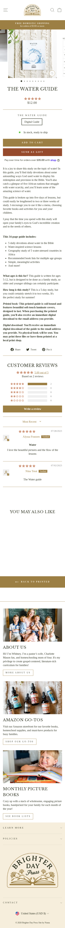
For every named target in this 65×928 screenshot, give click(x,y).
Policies (10, 838)
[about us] (32, 625)
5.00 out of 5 (41, 372)
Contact (10, 902)
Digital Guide (31, 121)
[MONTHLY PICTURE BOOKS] (32, 766)
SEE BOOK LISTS (18, 816)
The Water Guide (32, 115)
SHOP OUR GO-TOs (20, 741)
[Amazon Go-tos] (32, 697)
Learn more (13, 828)
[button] (32, 98)
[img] (27, 431)
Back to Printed (35, 581)
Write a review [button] (32, 408)
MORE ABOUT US (18, 672)
